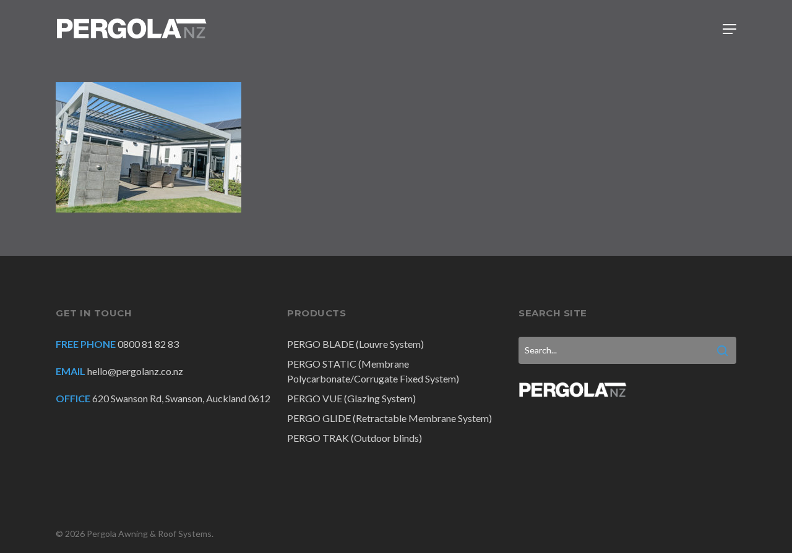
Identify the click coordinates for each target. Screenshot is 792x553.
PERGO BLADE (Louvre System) (355, 344)
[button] (729, 29)
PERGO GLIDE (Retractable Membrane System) (389, 418)
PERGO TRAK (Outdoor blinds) (354, 438)
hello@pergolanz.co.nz (135, 371)
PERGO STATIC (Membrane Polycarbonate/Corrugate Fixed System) (373, 371)
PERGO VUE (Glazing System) (351, 398)
